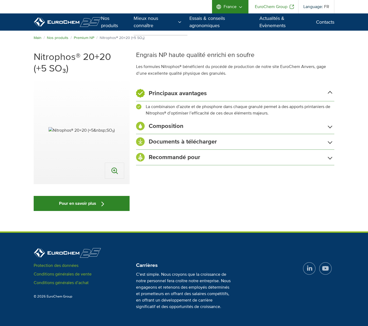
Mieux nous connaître (146, 21)
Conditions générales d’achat (61, 282)
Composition (166, 126)
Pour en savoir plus (78, 203)
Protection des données (56, 265)
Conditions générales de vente (63, 274)
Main (37, 37)
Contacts (325, 22)
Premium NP (84, 37)
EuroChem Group (271, 6)
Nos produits (57, 37)
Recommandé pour (174, 157)
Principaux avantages (178, 93)
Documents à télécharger (183, 141)
